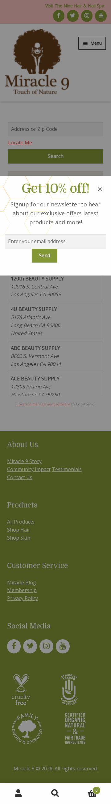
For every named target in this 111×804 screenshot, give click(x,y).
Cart (85, 788)
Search (55, 793)
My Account (18, 793)
